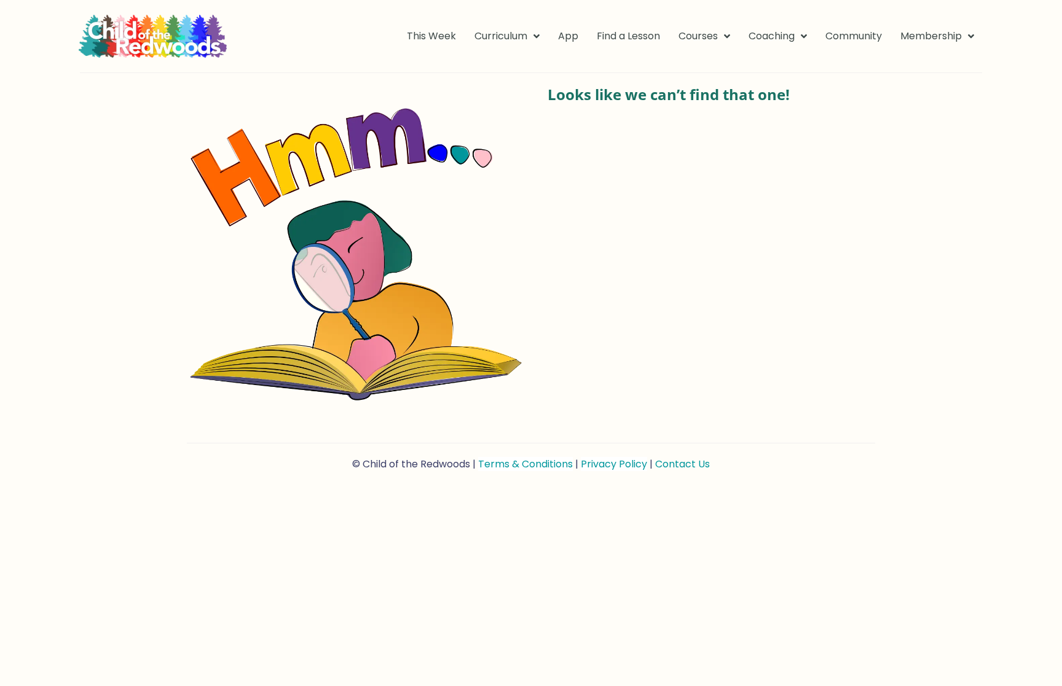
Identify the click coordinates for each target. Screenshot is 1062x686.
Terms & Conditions (525, 464)
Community (853, 36)
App (568, 36)
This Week (431, 36)
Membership (931, 36)
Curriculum (500, 36)
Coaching (772, 36)
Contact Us (682, 464)
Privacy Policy (614, 464)
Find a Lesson (628, 36)
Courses (698, 36)
